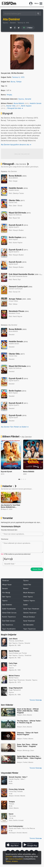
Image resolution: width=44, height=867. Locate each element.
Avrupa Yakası (20, 298)
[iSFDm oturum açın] (31, 3)
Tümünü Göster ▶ (36, 768)
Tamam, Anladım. (12, 861)
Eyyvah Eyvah (17, 262)
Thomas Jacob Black (16, 641)
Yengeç (9, 94)
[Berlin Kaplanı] (4, 240)
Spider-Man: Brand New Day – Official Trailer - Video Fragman (29, 757)
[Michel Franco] (4, 679)
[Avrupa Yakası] (4, 302)
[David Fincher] (4, 654)
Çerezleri (9, 856)
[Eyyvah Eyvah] (4, 265)
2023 (25, 474)
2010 (2, 474)
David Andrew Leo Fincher (18, 653)
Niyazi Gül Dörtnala (20, 212)
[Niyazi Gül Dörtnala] (4, 215)
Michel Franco (14, 675)
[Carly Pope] (4, 666)
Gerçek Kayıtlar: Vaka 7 (18, 777)
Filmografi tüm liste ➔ (15, 108)
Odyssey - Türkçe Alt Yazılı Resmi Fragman (27, 734)
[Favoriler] (10, 27)
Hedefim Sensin (35, 103)
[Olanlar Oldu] (4, 203)
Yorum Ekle (37, 569)
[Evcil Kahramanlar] (4, 829)
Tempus (12, 801)
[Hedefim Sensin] (4, 191)
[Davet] (4, 817)
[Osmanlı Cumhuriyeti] (4, 289)
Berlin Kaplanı (26, 106)
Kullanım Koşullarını (16, 859)
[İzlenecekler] (16, 467)
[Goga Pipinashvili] (4, 691)
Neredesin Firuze (19, 311)
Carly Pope (13, 663)
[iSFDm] (9, 3)
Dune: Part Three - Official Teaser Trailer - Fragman (27, 745)
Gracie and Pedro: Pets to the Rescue (22, 828)
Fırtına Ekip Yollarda (16, 789)
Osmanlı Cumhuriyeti (20, 286)
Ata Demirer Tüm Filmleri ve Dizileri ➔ (15, 427)
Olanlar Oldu (10, 106)
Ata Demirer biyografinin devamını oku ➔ (16, 144)
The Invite (12, 816)
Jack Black (13, 639)
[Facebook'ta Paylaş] (14, 27)
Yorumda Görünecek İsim (9, 530)
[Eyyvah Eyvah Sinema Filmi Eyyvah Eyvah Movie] (11, 454)
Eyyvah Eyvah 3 (18, 225)
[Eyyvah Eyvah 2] (4, 252)
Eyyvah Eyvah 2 (18, 249)
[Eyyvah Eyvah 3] (4, 228)
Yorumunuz (4, 539)
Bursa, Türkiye (16, 81)
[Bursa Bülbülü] (4, 179)
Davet (11, 814)
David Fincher (14, 651)
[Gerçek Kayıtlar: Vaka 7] (4, 780)
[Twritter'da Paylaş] (18, 27)
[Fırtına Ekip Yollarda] (4, 792)
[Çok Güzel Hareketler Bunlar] (4, 277)
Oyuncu (5, 22)
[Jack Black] (4, 642)
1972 (22, 77)
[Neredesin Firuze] (4, 314)
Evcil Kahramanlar (16, 826)
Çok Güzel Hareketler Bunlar (26, 274)
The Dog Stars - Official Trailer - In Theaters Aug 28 (29, 722)
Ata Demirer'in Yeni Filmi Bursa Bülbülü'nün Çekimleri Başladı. (10, 507)
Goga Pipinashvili (16, 688)
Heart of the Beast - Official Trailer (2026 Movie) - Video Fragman (28, 711)
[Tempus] (4, 805)
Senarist (13, 22)
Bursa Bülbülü (19, 103)
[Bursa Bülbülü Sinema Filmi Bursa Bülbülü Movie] (33, 454)
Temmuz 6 (16, 77)
